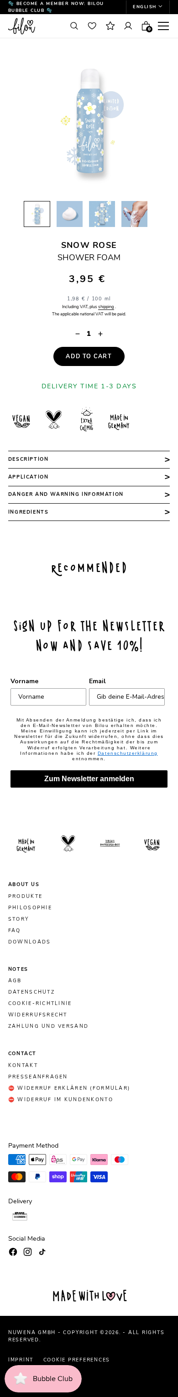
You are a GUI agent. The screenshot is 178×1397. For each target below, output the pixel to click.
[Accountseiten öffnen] (128, 26)
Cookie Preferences (76, 1359)
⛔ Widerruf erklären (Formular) (69, 1088)
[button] (148, 7)
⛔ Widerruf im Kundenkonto (60, 1100)
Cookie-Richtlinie (40, 1003)
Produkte (25, 896)
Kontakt (23, 1065)
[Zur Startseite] (34, 25)
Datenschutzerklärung (128, 753)
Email (97, 681)
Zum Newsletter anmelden (89, 779)
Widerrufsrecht (38, 1015)
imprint (20, 1359)
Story (18, 919)
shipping (106, 306)
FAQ (14, 931)
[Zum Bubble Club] (110, 26)
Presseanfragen (38, 1077)
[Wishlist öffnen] (92, 26)
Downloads (29, 942)
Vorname (24, 681)
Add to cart (89, 356)
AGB (15, 981)
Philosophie (30, 908)
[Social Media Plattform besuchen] (13, 1252)
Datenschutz (31, 992)
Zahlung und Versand (48, 1026)
